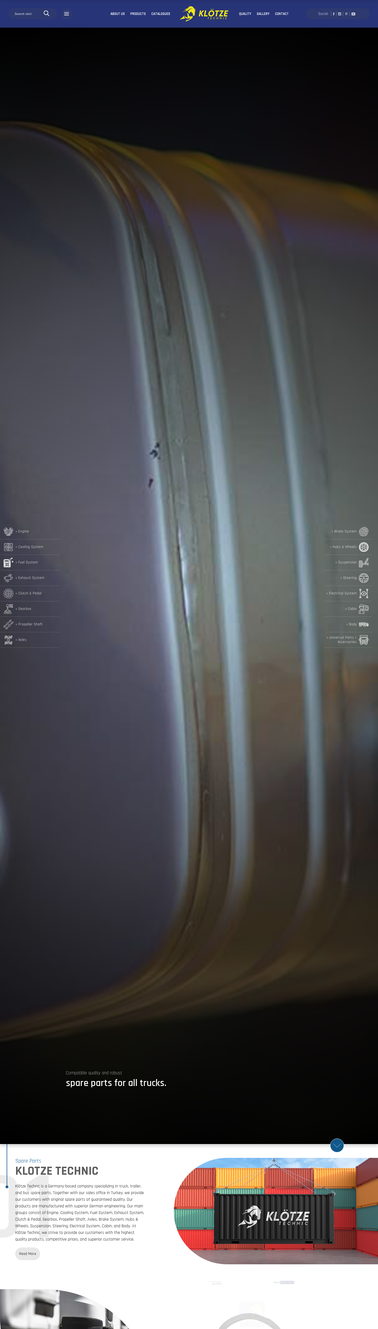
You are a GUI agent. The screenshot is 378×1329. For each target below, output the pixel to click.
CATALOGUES (160, 14)
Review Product (353, 1291)
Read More (27, 1253)
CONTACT (282, 14)
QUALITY (245, 14)
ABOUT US (117, 14)
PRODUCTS (138, 14)
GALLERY (263, 14)
